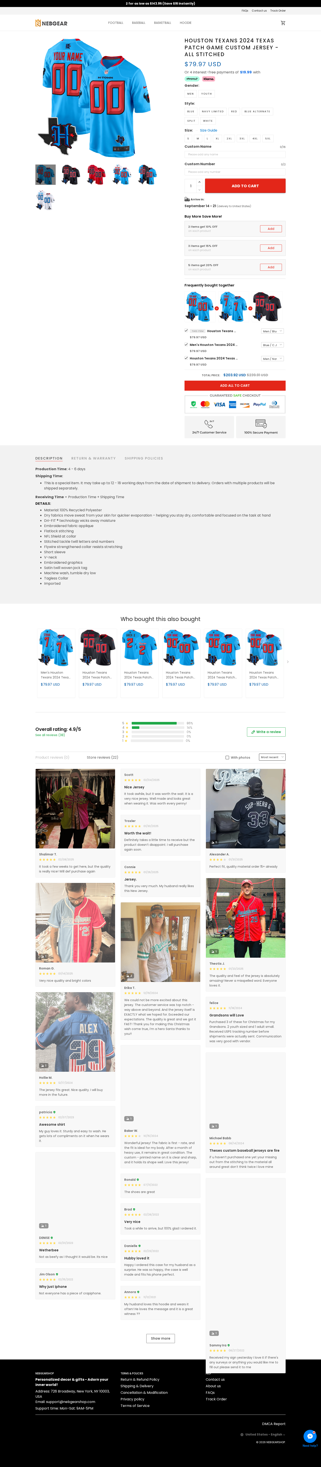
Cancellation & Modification (144, 1435)
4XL (255, 138)
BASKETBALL (162, 23)
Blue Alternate (257, 111)
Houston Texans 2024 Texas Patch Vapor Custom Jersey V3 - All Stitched (138, 675)
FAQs (245, 10)
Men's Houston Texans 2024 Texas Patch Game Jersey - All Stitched (214, 345)
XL (217, 138)
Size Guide (208, 130)
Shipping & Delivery (137, 1428)
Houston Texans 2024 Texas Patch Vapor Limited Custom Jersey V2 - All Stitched (264, 675)
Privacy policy (132, 1441)
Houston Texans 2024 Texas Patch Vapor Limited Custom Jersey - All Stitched (214, 358)
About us (213, 1428)
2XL (229, 138)
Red (234, 111)
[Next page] (154, 98)
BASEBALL (138, 23)
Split (191, 121)
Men (190, 93)
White (208, 121)
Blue (191, 111)
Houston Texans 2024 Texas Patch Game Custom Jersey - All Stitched (222, 331)
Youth (206, 93)
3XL (242, 138)
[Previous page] (38, 98)
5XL (268, 138)
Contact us (259, 10)
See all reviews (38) (50, 735)
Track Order (278, 10)
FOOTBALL (115, 23)
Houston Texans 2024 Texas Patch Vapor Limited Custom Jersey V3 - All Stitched (181, 675)
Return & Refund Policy (140, 1421)
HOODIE (186, 23)
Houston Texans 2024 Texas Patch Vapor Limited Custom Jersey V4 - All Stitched (223, 675)
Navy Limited (213, 111)
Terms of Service (135, 1448)
